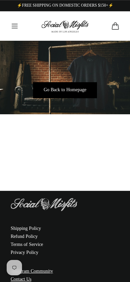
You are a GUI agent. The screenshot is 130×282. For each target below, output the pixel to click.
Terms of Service (27, 244)
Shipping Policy (26, 228)
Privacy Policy (24, 252)
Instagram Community (32, 271)
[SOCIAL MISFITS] (65, 25)
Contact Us (21, 279)
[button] (15, 26)
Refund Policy (24, 236)
